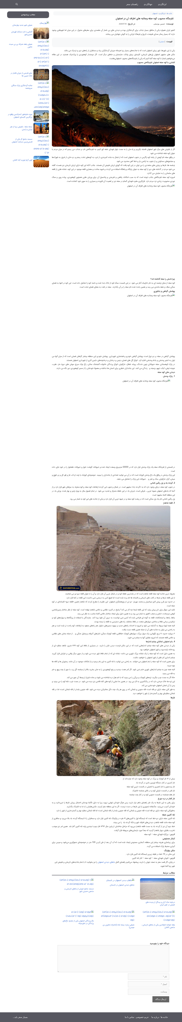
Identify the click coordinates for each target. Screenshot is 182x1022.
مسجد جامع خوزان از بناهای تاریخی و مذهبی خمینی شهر (79, 890)
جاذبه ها (169, 13)
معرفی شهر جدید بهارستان (22, 25)
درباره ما (155, 1017)
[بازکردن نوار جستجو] (17, 4)
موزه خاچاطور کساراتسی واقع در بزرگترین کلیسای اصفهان (20, 116)
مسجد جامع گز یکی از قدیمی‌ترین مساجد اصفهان (22, 140)
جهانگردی (148, 4)
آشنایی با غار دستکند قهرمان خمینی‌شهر (21, 33)
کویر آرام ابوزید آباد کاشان (22, 160)
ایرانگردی (162, 4)
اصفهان (154, 13)
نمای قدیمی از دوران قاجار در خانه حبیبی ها (21, 74)
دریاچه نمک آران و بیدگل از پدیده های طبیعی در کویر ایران (160, 903)
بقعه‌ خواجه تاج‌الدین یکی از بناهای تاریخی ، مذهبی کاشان (158, 926)
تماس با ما (129, 1017)
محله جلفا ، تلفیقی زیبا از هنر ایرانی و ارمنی (21, 128)
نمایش (162, 41)
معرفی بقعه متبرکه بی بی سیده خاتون (20, 46)
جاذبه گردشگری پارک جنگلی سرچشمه (21, 87)
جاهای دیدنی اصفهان (106, 862)
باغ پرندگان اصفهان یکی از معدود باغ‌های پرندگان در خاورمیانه (78, 922)
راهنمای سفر (132, 4)
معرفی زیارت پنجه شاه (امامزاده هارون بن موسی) (118, 926)
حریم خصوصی (142, 1017)
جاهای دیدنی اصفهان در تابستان (122, 884)
